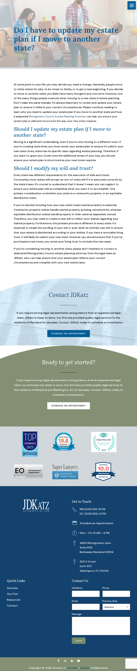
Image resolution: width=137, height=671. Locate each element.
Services (12, 588)
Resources (13, 600)
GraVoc (85, 668)
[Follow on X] (65, 660)
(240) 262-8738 (94, 509)
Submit (79, 640)
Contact (12, 605)
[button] (131, 5)
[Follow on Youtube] (78, 660)
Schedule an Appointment (68, 333)
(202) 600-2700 (95, 513)
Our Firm (12, 594)
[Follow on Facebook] (58, 660)
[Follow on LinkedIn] (72, 660)
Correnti (72, 668)
